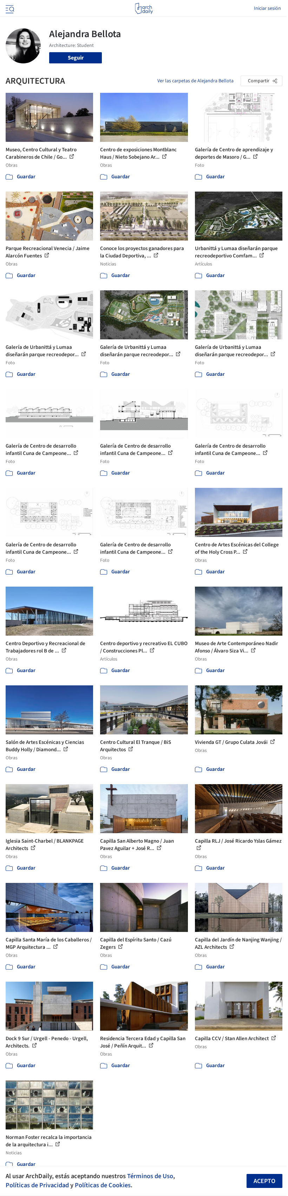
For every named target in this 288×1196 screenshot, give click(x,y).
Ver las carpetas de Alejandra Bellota (195, 80)
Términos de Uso (150, 1176)
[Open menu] (9, 8)
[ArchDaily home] (144, 8)
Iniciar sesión (267, 8)
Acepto (264, 1181)
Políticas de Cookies (103, 1185)
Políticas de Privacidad (37, 1185)
